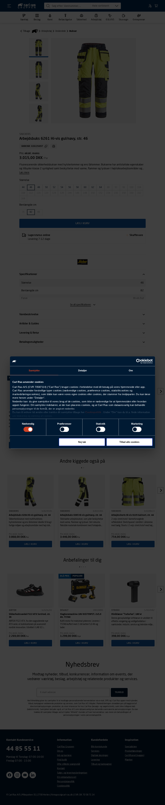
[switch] (64, 429)
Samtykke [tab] (34, 370)
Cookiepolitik (93, 412)
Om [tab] (131, 370)
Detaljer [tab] (82, 370)
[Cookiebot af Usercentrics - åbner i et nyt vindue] (138, 361)
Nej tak (82, 442)
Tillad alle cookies (129, 442)
